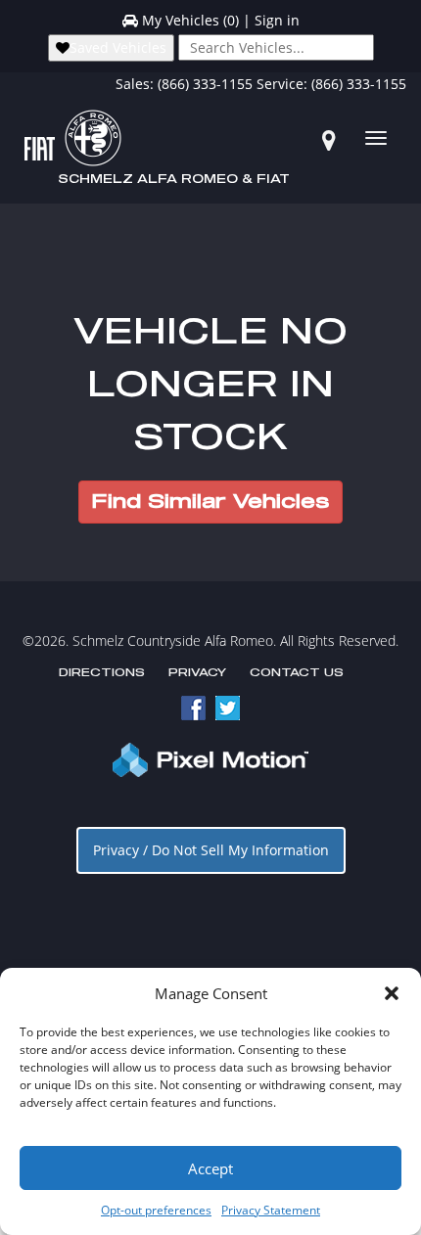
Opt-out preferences (156, 1210)
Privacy (197, 672)
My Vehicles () (190, 20)
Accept (210, 1168)
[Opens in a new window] (329, 140)
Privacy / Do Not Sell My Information (211, 850)
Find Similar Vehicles (210, 502)
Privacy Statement (270, 1210)
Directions (102, 672)
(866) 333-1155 (205, 83)
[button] (391, 993)
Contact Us (297, 672)
